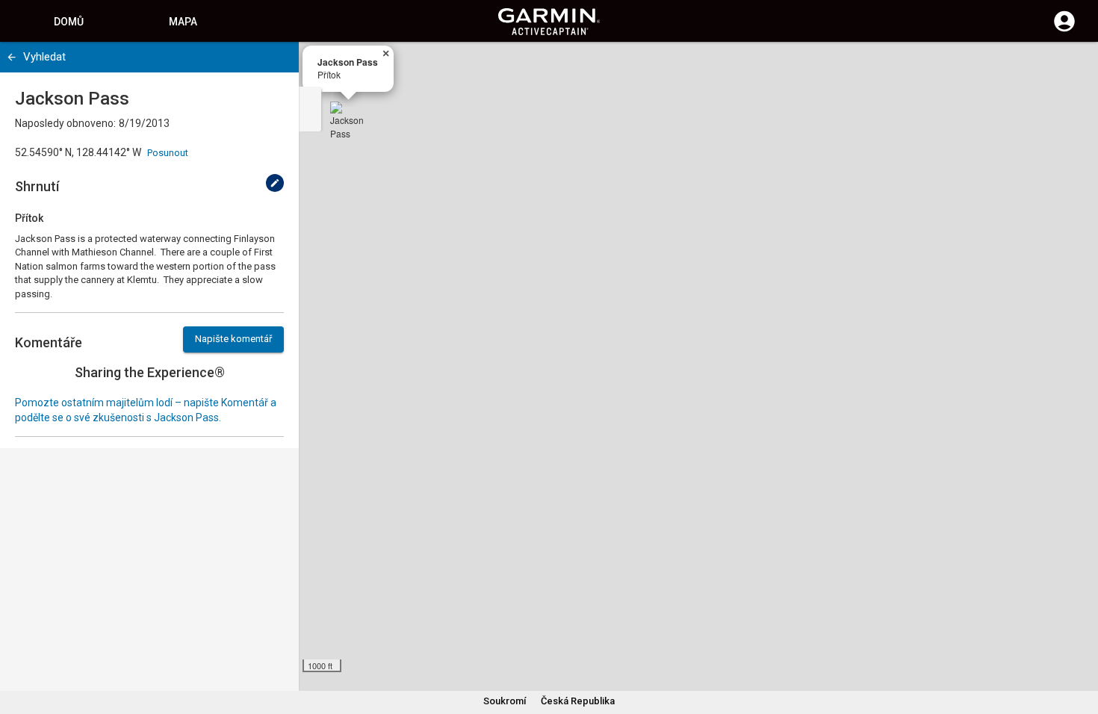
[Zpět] (11, 57)
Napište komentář (233, 338)
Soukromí (504, 701)
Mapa (183, 22)
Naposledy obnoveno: (65, 123)
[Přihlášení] (1064, 30)
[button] (1079, 646)
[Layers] (1073, 67)
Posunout (167, 152)
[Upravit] (275, 183)
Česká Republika (578, 701)
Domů (69, 22)
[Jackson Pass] (348, 119)
